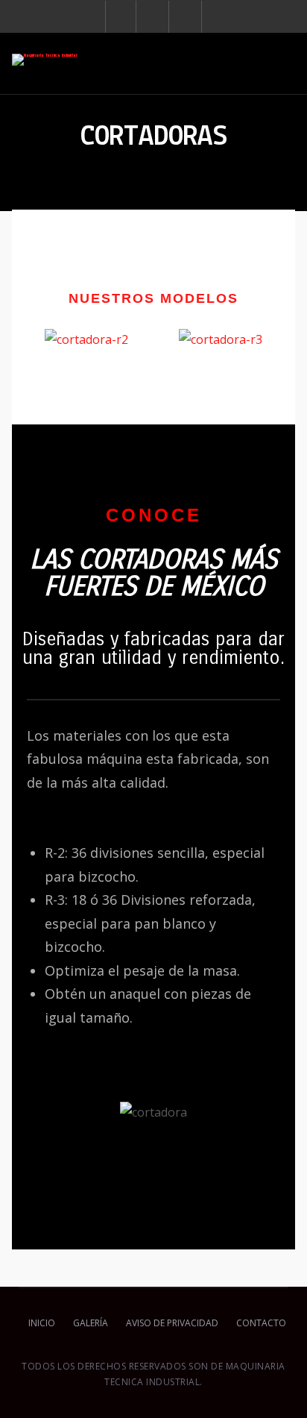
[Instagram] (154, 17)
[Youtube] (186, 17)
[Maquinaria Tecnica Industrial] (44, 60)
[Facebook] (120, 17)
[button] (34, 338)
